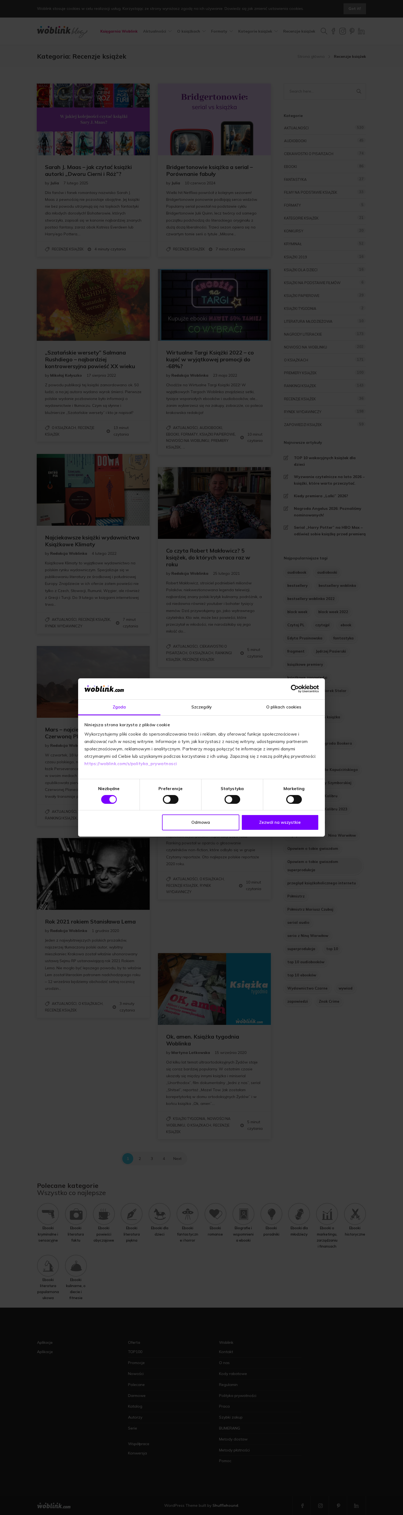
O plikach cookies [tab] (284, 707)
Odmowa (200, 822)
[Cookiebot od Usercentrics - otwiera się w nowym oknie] (295, 689)
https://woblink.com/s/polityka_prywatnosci (130, 763)
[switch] (170, 799)
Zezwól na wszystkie (280, 822)
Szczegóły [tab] (201, 707)
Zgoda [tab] (119, 707)
